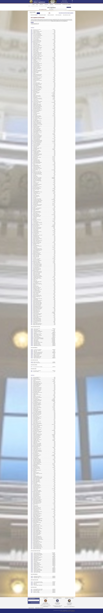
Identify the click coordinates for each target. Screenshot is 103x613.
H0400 (31, 68)
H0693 (31, 316)
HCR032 (32, 331)
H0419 (31, 84)
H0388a (32, 58)
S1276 (31, 430)
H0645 (31, 275)
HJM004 (32, 349)
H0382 (31, 53)
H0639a (32, 270)
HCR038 (32, 336)
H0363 (31, 37)
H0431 (31, 94)
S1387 (31, 524)
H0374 (31, 46)
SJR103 (32, 582)
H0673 (31, 299)
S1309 (31, 458)
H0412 (31, 78)
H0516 (31, 166)
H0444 (31, 105)
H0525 (31, 174)
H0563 (31, 206)
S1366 (31, 506)
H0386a (32, 56)
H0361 (31, 35)
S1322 (31, 469)
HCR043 (32, 340)
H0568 (31, 210)
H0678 (31, 303)
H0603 (31, 240)
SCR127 (32, 567)
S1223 (31, 385)
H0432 (31, 95)
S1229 (31, 390)
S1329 (31, 475)
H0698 (31, 320)
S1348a (32, 491)
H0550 (31, 195)
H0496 (31, 149)
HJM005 (32, 350)
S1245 (31, 404)
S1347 (31, 490)
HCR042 (32, 339)
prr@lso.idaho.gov (45, 606)
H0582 (31, 222)
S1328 (31, 474)
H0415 (31, 81)
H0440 (31, 102)
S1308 (31, 457)
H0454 (31, 114)
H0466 (31, 124)
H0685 (31, 309)
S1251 (31, 409)
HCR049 (32, 345)
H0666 (31, 293)
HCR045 (32, 342)
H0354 (31, 29)
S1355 (31, 497)
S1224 (31, 386)
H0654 (31, 283)
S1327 (31, 473)
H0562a (32, 205)
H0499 (31, 152)
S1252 (31, 410)
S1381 (31, 519)
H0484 (31, 139)
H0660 (31, 288)
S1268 (31, 423)
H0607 (31, 243)
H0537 (31, 184)
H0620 (31, 254)
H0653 (31, 282)
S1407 (31, 541)
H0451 (31, 111)
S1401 (31, 536)
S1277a (32, 431)
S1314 (31, 462)
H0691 (31, 314)
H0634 (31, 266)
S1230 (31, 391)
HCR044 (32, 341)
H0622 (31, 256)
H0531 (31, 179)
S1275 (31, 429)
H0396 (31, 65)
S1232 (31, 393)
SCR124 (32, 564)
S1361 (31, 502)
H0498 (31, 151)
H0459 (31, 118)
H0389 (31, 59)
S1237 (31, 397)
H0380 (31, 51)
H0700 (31, 322)
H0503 (31, 155)
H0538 (31, 185)
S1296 (31, 447)
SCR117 (32, 558)
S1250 (31, 408)
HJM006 (32, 351)
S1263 (31, 419)
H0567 (31, 209)
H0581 (31, 221)
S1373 (31, 512)
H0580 (31, 220)
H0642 (31, 273)
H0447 (31, 108)
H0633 (31, 265)
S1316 (31, 464)
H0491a (32, 145)
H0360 (31, 34)
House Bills (32, 22)
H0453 (31, 113)
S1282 (31, 435)
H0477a (32, 133)
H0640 (31, 271)
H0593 (31, 231)
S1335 (31, 480)
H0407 (31, 74)
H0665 (31, 292)
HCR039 (32, 337)
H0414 (31, 80)
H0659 (31, 287)
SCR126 (32, 566)
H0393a (32, 62)
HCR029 (32, 328)
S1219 (31, 382)
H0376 (31, 48)
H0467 (31, 125)
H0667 (31, 294)
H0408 (31, 75)
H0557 (31, 201)
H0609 (31, 245)
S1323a (32, 470)
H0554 (31, 198)
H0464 (31, 122)
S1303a (32, 453)
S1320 (31, 467)
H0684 (31, 308)
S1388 (31, 525)
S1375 (31, 514)
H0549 (31, 194)
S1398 (31, 533)
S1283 (31, 436)
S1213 (31, 377)
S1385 (31, 522)
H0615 (31, 250)
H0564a (32, 207)
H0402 (31, 70)
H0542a (32, 188)
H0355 (31, 30)
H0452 (31, 112)
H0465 (31, 123)
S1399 (31, 534)
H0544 (31, 190)
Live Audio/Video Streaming (66, 4)
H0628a (32, 261)
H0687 (31, 311)
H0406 (31, 73)
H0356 (31, 31)
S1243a (32, 402)
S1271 (31, 426)
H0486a (32, 141)
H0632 (31, 264)
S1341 (31, 485)
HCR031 (32, 330)
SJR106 (32, 585)
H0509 (31, 160)
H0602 (31, 239)
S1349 (31, 492)
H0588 (31, 227)
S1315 (31, 463)
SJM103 (32, 576)
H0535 (31, 182)
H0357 (31, 32)
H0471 (31, 128)
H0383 (31, 54)
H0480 (31, 136)
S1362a (32, 503)
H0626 (31, 259)
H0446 (31, 107)
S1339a (32, 483)
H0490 (31, 144)
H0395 (31, 64)
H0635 (31, 267)
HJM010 (32, 354)
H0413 (31, 79)
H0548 (31, 193)
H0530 (31, 178)
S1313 (31, 461)
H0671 (31, 297)
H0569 (31, 211)
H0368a (32, 41)
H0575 (31, 216)
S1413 (31, 546)
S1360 (31, 501)
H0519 (31, 169)
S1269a (32, 424)
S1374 (31, 513)
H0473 (31, 130)
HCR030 (32, 329)
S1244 (31, 403)
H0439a (32, 101)
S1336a (32, 481)
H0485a (32, 140)
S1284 (31, 437)
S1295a (32, 446)
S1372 (31, 511)
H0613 (31, 248)
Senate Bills (32, 22)
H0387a (32, 57)
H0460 (31, 119)
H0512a (32, 163)
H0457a (32, 116)
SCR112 (32, 554)
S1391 (31, 527)
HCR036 (32, 334)
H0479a (32, 135)
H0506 (31, 158)
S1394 (31, 530)
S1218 (31, 381)
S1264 (31, 420)
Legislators (46, 4)
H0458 (31, 117)
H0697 (31, 319)
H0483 (31, 138)
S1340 (31, 484)
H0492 (31, 146)
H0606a (32, 242)
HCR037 (32, 335)
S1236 (31, 396)
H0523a (32, 172)
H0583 (31, 223)
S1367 (31, 507)
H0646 (31, 276)
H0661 (31, 289)
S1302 (31, 452)
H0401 (31, 69)
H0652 (31, 281)
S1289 (31, 441)
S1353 (31, 495)
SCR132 (32, 571)
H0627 (31, 260)
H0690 (31, 313)
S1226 (31, 388)
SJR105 (32, 584)
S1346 (31, 489)
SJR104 (32, 583)
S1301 (31, 451)
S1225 (31, 387)
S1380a (32, 518)
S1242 (31, 401)
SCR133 (32, 572)
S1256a (32, 413)
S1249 (31, 407)
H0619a (32, 253)
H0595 (31, 233)
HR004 (31, 371)
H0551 (31, 196)
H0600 (31, 237)
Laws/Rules (51, 4)
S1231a (32, 392)
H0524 (31, 173)
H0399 (31, 67)
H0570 (31, 212)
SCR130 (32, 569)
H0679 (31, 304)
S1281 (31, 434)
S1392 (31, 528)
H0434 (31, 97)
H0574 (31, 215)
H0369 (31, 42)
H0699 (31, 321)
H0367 (31, 40)
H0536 (31, 183)
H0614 (31, 249)
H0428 (31, 92)
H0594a (32, 232)
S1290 (31, 442)
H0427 (31, 91)
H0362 (31, 36)
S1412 (31, 545)
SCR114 (32, 556)
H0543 (31, 189)
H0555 (31, 199)
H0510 (31, 161)
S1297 (31, 448)
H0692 (31, 315)
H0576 (31, 217)
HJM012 (32, 356)
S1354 (31, 496)
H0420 (31, 85)
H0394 (31, 63)
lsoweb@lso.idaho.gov (72, 606)
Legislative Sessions (58, 4)
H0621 (31, 255)
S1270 (31, 425)
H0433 (31, 96)
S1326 (31, 472)
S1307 (31, 456)
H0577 (31, 218)
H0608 (31, 244)
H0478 (31, 134)
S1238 (31, 398)
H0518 (31, 168)
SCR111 (32, 553)
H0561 (31, 204)
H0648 (31, 278)
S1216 (31, 379)
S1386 (31, 523)
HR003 (31, 370)
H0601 (31, 238)
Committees (41, 4)
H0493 (31, 147)
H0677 (31, 302)
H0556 (31, 200)
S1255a (32, 412)
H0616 (31, 251)
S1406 (31, 540)
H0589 (31, 228)
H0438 (31, 100)
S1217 (31, 380)
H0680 (31, 305)
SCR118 (32, 559)
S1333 (31, 478)
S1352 (31, 494)
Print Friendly (69, 7)
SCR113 (32, 555)
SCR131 (32, 570)
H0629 (31, 262)
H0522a (32, 171)
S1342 (31, 486)
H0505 (31, 157)
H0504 (31, 156)
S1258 (31, 415)
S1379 (31, 517)
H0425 (31, 89)
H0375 (31, 47)
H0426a (32, 90)
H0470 (31, 127)
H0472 (31, 129)
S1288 (31, 440)
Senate (33, 4)
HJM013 (32, 357)
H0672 (31, 298)
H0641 (31, 272)
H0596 (31, 234)
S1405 (31, 539)
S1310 (31, 459)
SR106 (31, 591)
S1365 (31, 505)
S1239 (31, 399)
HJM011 (32, 355)
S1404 (31, 538)
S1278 (31, 432)
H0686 (31, 310)
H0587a (32, 226)
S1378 (31, 516)
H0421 (31, 86)
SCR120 (32, 561)
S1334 (31, 479)
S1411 (31, 544)
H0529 (31, 177)
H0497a (32, 150)
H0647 (31, 277)
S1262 (31, 418)
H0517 (31, 167)
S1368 (31, 508)
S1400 (31, 535)
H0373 (31, 45)
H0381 (31, 52)
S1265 (31, 421)
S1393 (31, 529)
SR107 (31, 592)
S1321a (32, 468)
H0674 (31, 300)
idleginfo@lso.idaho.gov (58, 606)
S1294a (32, 445)
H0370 (31, 43)
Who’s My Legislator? (64, 2)
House (37, 4)
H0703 (31, 324)
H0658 (31, 286)
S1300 (31, 450)
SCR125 (32, 565)
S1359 (31, 500)
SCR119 (32, 560)
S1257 (31, 414)
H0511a (32, 162)
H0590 (31, 229)
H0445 (31, 106)
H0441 (31, 103)
